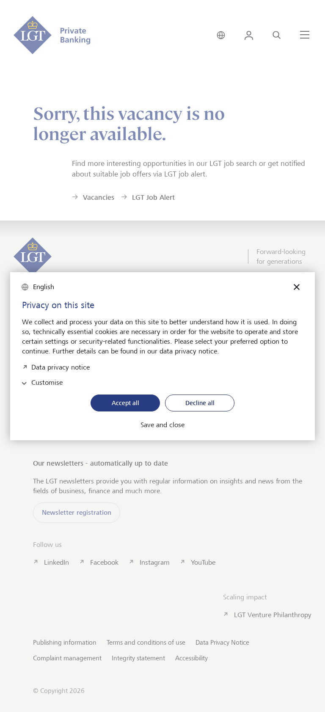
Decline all (200, 403)
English (43, 287)
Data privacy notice (60, 366)
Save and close (162, 425)
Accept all (125, 403)
